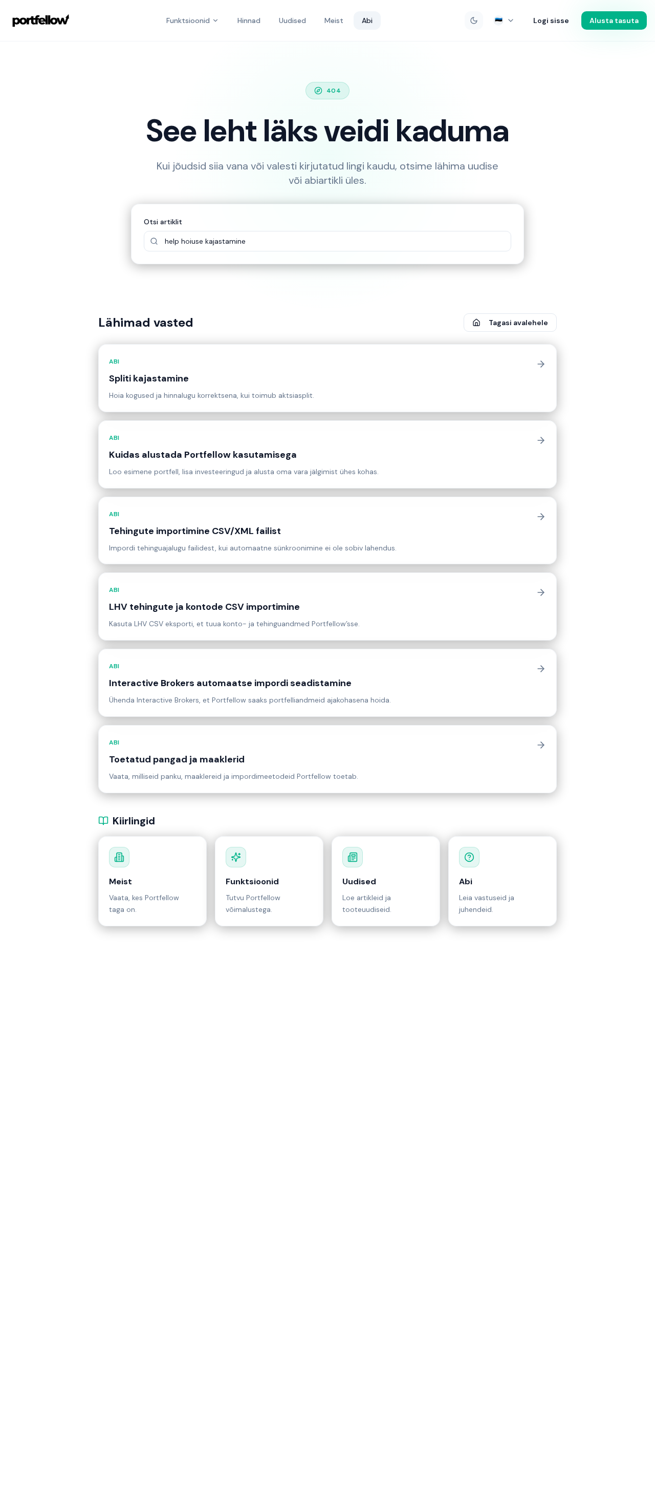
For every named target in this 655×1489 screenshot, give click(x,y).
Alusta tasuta (614, 20)
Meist (333, 20)
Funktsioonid (188, 20)
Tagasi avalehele (518, 322)
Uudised (292, 20)
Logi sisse (551, 20)
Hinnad (248, 20)
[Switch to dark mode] (474, 20)
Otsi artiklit (163, 221)
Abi (367, 20)
